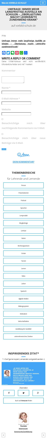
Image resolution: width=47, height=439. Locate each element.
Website (6, 109)
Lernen (23, 268)
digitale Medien (24, 299)
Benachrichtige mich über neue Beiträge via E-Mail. (23, 140)
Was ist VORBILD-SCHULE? (14, 2)
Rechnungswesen (23, 246)
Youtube (23, 426)
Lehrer (23, 284)
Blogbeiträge (23, 223)
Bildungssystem (23, 306)
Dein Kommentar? (23, 161)
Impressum (23, 428)
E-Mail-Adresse (11, 98)
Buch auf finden (23, 401)
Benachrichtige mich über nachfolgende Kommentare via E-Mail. (23, 125)
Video (23, 276)
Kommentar (8, 70)
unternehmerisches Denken (23, 336)
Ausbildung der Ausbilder (23, 329)
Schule (23, 253)
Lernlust (23, 231)
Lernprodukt (23, 215)
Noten (23, 238)
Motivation (23, 314)
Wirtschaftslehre (23, 321)
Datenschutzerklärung (23, 431)
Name (6, 87)
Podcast (23, 200)
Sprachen (23, 208)
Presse (23, 185)
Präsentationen (23, 193)
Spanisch (23, 291)
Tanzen (23, 261)
